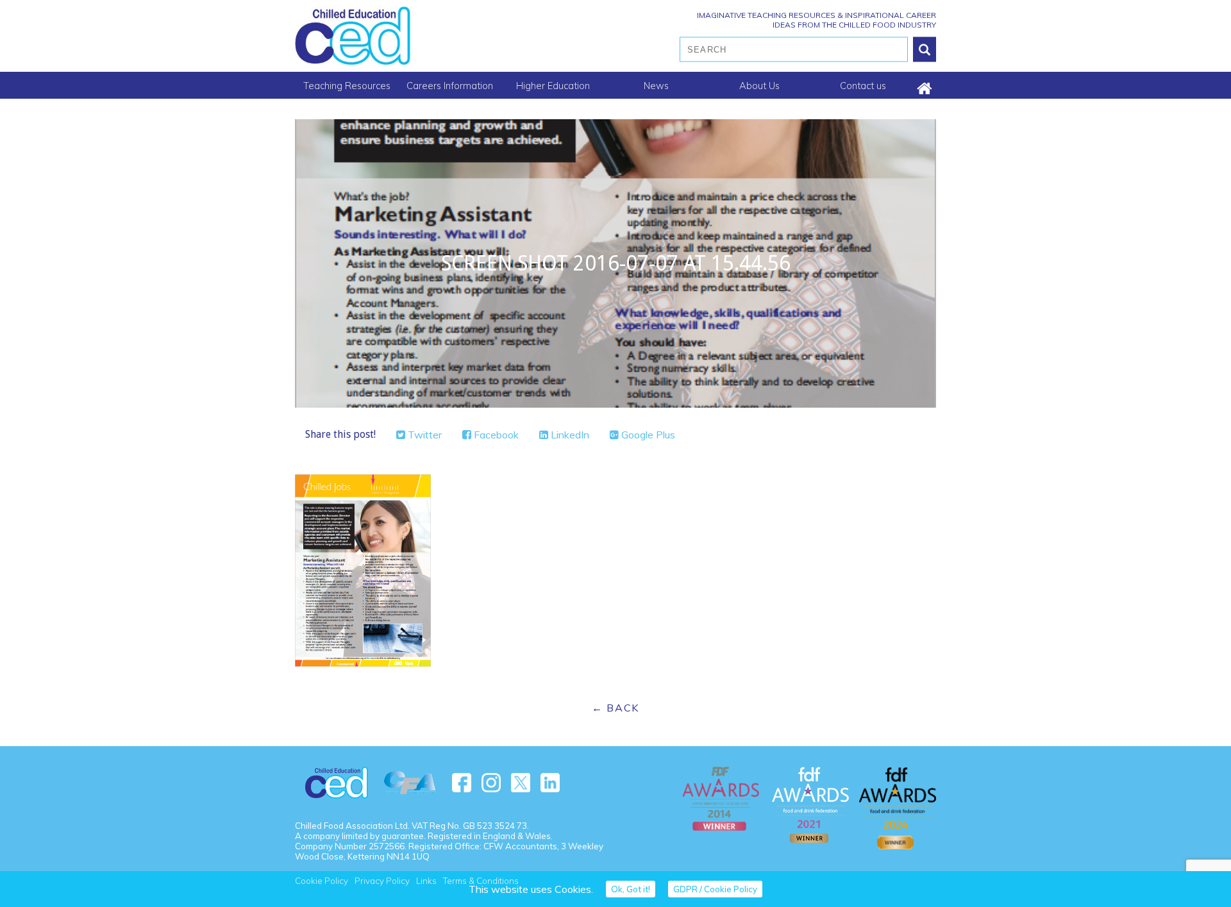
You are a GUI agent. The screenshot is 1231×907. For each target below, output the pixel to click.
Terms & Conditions (481, 881)
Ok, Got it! (630, 889)
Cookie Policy (321, 881)
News (656, 85)
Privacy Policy (382, 881)
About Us (759, 85)
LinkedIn (568, 434)
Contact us (863, 85)
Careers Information (449, 85)
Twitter (423, 434)
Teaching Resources (346, 85)
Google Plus (647, 434)
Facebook (495, 434)
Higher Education (553, 85)
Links (426, 881)
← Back (615, 707)
